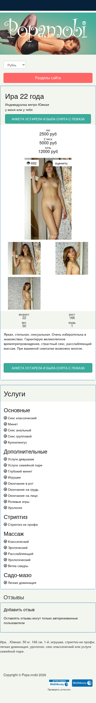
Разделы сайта (48, 79)
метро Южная (38, 104)
